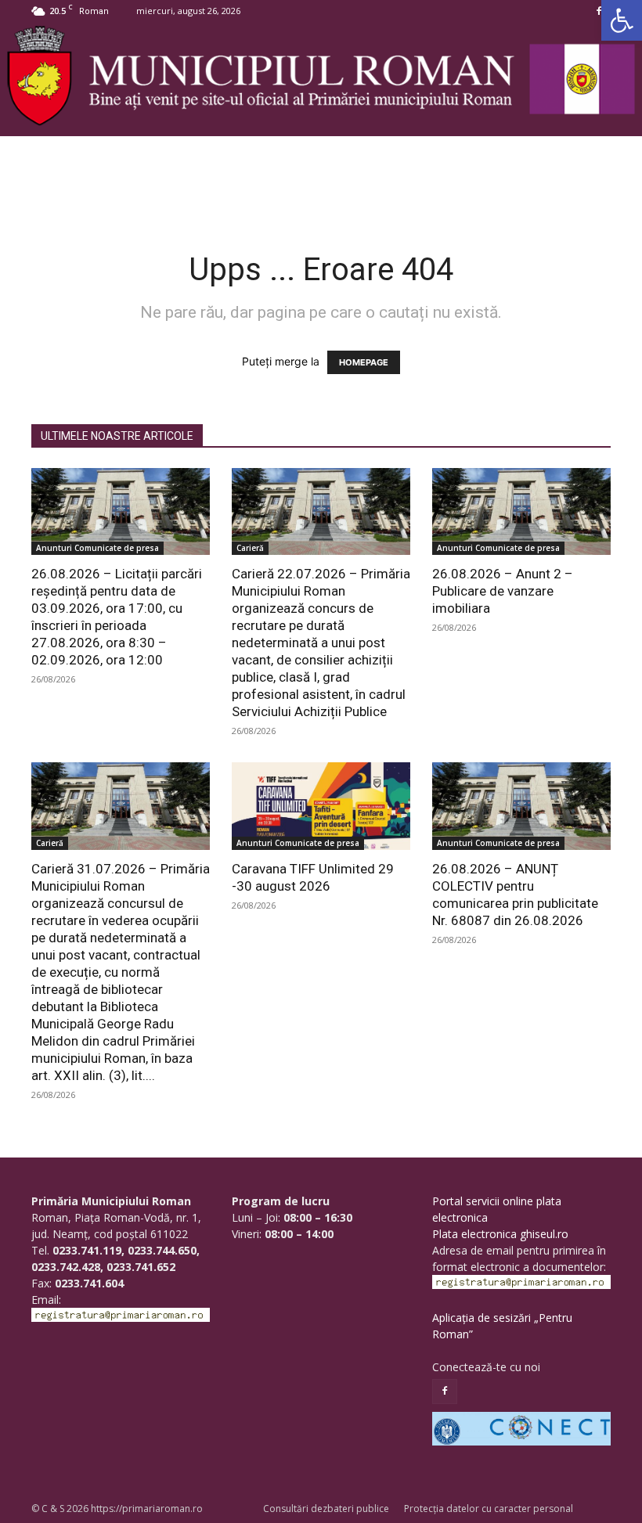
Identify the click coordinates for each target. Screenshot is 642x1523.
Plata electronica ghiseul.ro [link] (500, 1233)
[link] (621, 20)
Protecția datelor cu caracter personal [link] (488, 1508)
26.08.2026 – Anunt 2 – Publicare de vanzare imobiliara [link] (502, 591)
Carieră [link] (250, 547)
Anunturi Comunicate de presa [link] (97, 547)
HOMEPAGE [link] (363, 362)
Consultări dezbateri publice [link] (326, 1508)
